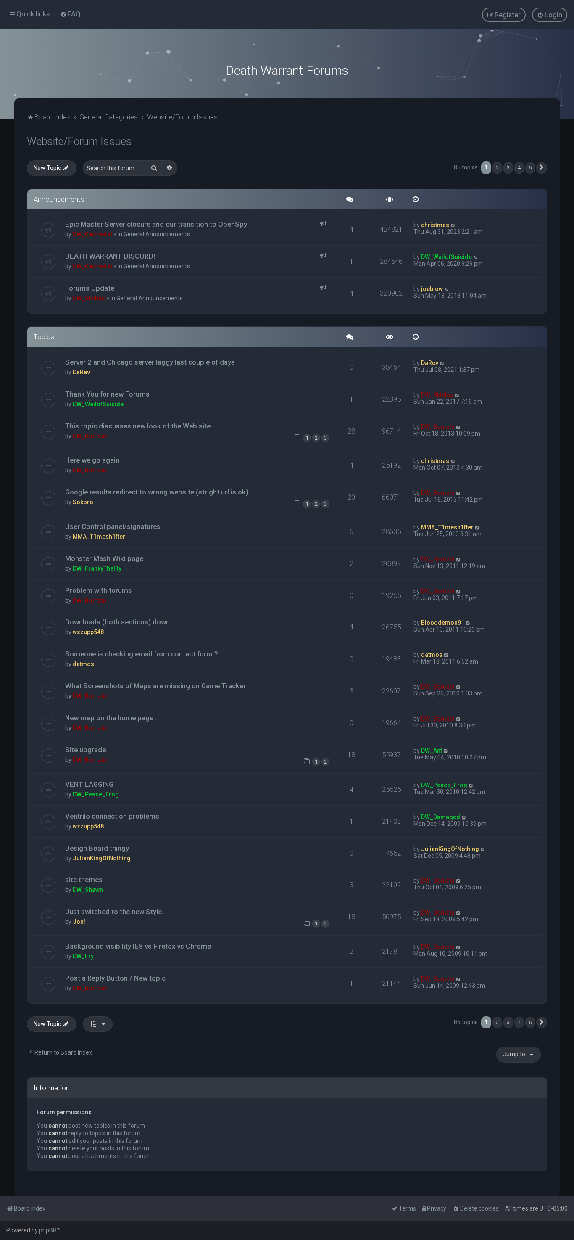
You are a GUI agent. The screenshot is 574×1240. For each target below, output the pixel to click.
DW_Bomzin (89, 436)
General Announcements (157, 234)
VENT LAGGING (89, 784)
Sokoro (83, 502)
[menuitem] (70, 14)
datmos (83, 664)
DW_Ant (431, 750)
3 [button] (508, 167)
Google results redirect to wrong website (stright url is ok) (156, 492)
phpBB (48, 1230)
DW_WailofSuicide (446, 257)
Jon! (79, 921)
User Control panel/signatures (113, 526)
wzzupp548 (88, 632)
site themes (84, 879)
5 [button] (530, 167)
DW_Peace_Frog (96, 794)
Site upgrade (85, 750)
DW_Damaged (440, 817)
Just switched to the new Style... (116, 911)
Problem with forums (98, 590)
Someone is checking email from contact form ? (141, 654)
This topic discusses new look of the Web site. (138, 426)
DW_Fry (83, 956)
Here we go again (92, 460)
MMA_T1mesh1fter (99, 536)
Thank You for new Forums (107, 394)
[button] (541, 168)
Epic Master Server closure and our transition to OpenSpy (156, 224)
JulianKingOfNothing (102, 858)
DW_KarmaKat (92, 234)
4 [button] (519, 167)
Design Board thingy (97, 848)
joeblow (432, 289)
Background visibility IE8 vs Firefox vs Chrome (138, 946)
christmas (435, 225)
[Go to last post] (453, 225)
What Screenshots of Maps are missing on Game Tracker (155, 686)
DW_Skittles (89, 298)
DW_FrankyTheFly (97, 568)
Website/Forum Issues (79, 141)
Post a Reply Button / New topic (115, 978)
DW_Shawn (88, 889)
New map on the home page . (111, 718)
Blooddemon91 (442, 622)
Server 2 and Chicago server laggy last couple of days (150, 362)
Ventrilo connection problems (112, 816)
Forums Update (89, 288)
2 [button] (497, 167)
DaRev (81, 372)
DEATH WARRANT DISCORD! (110, 256)
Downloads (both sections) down (117, 622)
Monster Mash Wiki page (104, 558)
